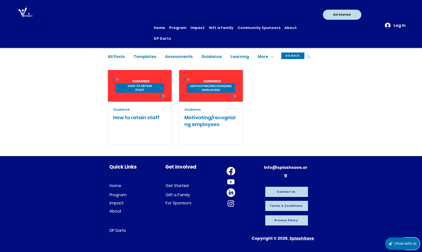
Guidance (212, 56)
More (263, 56)
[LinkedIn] (231, 192)
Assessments (179, 56)
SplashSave (301, 238)
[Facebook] (231, 171)
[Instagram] (231, 203)
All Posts (116, 56)
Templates (145, 56)
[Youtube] (231, 182)
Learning (240, 56)
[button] (309, 57)
